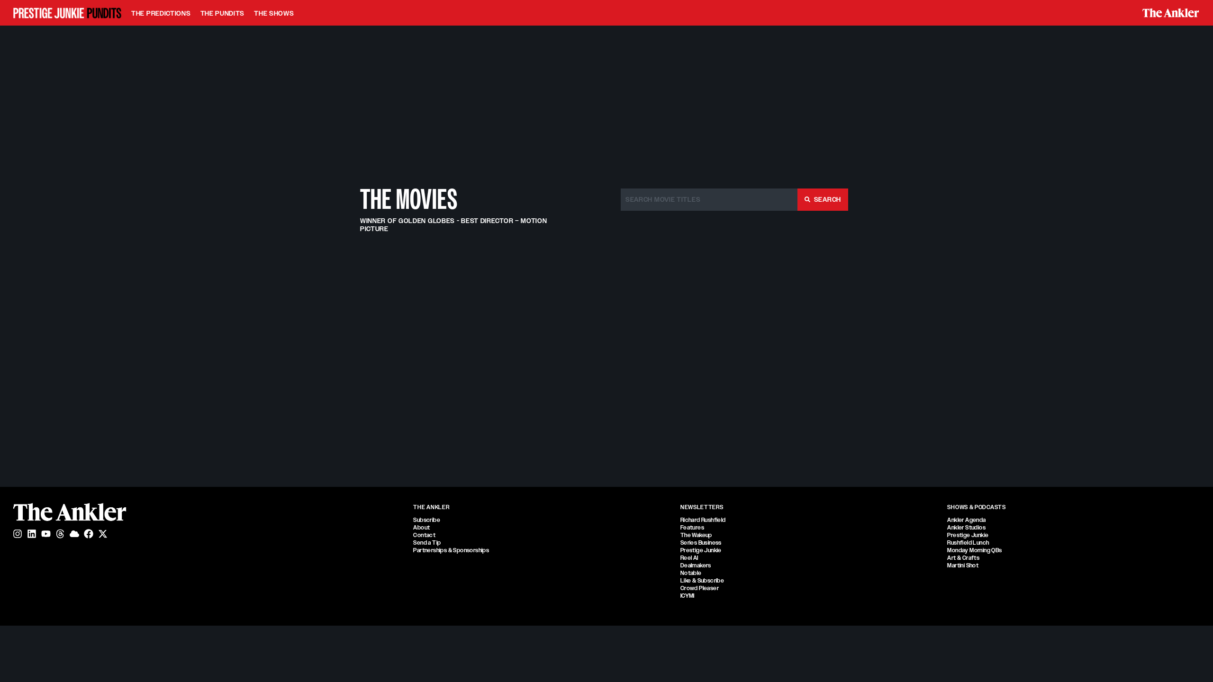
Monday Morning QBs (974, 550)
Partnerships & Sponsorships (451, 550)
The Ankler (431, 507)
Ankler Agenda (966, 520)
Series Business (701, 542)
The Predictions (161, 13)
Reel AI (689, 558)
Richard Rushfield (703, 520)
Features (692, 527)
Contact (424, 535)
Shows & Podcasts (976, 507)
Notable (691, 573)
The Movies (409, 199)
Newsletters (702, 507)
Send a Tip (427, 542)
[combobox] (709, 199)
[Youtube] (46, 533)
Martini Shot (962, 565)
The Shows (274, 13)
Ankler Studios (966, 527)
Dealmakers (695, 565)
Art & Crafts (963, 558)
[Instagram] (17, 533)
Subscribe (426, 520)
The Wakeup (696, 535)
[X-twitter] (103, 533)
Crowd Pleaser (699, 588)
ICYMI (687, 595)
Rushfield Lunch (968, 542)
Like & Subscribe (702, 580)
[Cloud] (74, 533)
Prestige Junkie (701, 550)
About (421, 527)
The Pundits (222, 13)
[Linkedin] (31, 533)
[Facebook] (88, 533)
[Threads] (60, 533)
